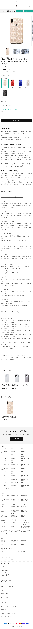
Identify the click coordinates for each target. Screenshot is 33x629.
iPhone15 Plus (25, 458)
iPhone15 (13, 458)
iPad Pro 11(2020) (13, 519)
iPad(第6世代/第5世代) (5, 530)
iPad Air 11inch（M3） (15, 500)
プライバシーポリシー (6, 616)
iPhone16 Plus (5, 454)
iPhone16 (23, 451)
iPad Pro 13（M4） (14, 503)
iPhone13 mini (15, 468)
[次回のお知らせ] (30, 2)
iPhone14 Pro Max (25, 465)
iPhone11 (3, 479)
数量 (2, 112)
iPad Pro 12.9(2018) (14, 516)
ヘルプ (3, 590)
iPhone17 (13, 448)
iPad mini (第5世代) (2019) (25, 530)
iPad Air (13, 526)
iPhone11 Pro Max (24, 480)
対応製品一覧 (4, 593)
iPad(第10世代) (15, 506)
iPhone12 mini (25, 471)
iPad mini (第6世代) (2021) (15, 530)
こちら (21, 312)
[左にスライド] (1, 51)
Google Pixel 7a (5, 566)
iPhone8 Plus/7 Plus (25, 485)
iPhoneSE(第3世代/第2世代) (5, 469)
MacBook (13, 544)
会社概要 (3, 603)
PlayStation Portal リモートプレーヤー (5, 574)
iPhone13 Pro (4, 471)
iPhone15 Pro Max (14, 461)
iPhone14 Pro (14, 464)
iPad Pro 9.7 (14, 522)
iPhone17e (4, 448)
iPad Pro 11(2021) (3, 519)
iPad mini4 (4, 533)
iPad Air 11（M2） (4, 507)
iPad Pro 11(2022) (3, 511)
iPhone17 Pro (24, 448)
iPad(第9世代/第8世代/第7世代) (25, 527)
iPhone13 (23, 468)
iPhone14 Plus (5, 464)
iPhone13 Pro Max (14, 472)
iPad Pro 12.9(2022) (24, 507)
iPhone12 (3, 475)
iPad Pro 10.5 (5, 522)
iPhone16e (4, 458)
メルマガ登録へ (16, 438)
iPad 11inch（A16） (24, 496)
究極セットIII (24, 551)
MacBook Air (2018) (14, 541)
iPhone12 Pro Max (24, 476)
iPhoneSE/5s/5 (5, 488)
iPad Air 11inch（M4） (15, 496)
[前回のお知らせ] (3, 2)
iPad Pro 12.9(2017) (24, 516)
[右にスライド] (31, 51)
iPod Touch (4, 559)
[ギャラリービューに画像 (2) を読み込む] (16, 51)
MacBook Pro (4, 544)
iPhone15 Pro (4, 460)
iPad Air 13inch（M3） (5, 500)
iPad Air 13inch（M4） (5, 496)
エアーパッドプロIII (5, 551)
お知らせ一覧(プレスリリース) (9, 606)
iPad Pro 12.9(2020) (4, 516)
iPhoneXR (24, 482)
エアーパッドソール (15, 551)
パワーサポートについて (7, 586)
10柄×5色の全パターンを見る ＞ (10, 109)
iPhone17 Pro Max (4, 451)
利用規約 (3, 609)
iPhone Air (14, 451)
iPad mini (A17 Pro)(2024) (25, 500)
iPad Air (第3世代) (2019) (25, 523)
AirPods (13, 559)
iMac (22, 544)
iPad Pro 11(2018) (23, 519)
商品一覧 (3, 581)
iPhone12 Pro (14, 475)
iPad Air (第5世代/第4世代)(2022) (15, 512)
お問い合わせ (4, 597)
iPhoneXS (3, 482)
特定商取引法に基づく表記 (8, 613)
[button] (2, 6)
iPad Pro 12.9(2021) (24, 511)
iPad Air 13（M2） (24, 503)
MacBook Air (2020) (4, 541)
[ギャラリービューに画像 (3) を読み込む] (25, 51)
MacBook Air (24, 540)
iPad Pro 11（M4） (4, 503)
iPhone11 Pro (14, 479)
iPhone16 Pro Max (25, 455)
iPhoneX (3, 485)
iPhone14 (23, 460)
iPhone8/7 (14, 485)
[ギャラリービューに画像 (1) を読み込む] (8, 51)
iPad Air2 (3, 526)
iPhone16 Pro (14, 454)
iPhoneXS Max (6, 105)
